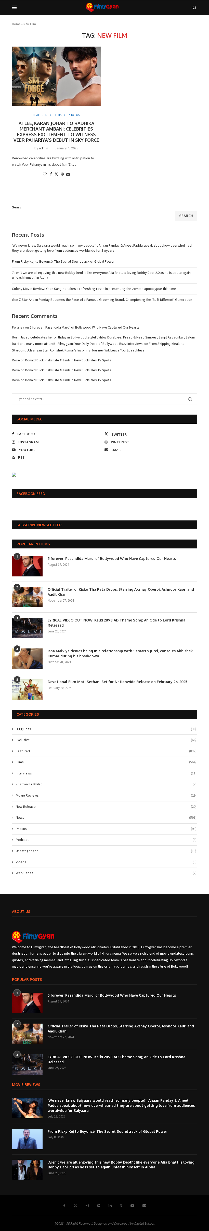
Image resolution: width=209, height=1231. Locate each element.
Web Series (106, 873)
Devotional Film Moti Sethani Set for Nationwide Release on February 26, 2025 (117, 682)
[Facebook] (64, 1205)
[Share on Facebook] (51, 174)
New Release (106, 806)
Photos (106, 828)
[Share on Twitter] (56, 174)
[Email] (144, 1205)
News (106, 817)
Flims (106, 762)
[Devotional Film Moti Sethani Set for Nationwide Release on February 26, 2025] (27, 689)
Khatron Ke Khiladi (106, 784)
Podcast (106, 839)
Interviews (106, 773)
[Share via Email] (68, 174)
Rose (16, 360)
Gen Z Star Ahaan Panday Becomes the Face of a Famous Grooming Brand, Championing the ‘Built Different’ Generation (102, 299)
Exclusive (106, 740)
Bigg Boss (106, 729)
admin (43, 148)
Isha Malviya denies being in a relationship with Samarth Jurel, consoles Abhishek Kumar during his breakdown (120, 653)
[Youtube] (132, 1205)
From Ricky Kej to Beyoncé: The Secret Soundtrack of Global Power (63, 261)
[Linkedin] (110, 1205)
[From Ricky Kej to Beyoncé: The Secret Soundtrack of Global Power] (27, 1139)
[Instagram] (87, 1205)
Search (17, 207)
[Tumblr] (121, 1205)
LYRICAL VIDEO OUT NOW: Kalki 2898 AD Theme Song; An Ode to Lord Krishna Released (116, 622)
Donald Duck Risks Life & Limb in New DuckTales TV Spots (68, 360)
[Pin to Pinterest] (62, 174)
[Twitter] (75, 1205)
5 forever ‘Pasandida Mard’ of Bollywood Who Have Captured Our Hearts (84, 327)
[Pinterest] (98, 1205)
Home (16, 24)
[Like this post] (45, 174)
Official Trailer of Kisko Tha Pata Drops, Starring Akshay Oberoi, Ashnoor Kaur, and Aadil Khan (121, 592)
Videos (106, 862)
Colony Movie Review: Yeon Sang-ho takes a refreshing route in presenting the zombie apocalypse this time (94, 288)
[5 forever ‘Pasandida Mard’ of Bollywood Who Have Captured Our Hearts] (27, 566)
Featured (106, 751)
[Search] (194, 7)
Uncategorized (106, 850)
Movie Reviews (106, 795)
